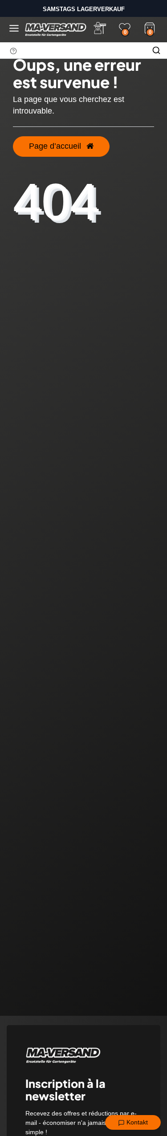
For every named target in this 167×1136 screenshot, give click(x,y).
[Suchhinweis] (13, 50)
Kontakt (136, 1122)
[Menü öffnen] (14, 28)
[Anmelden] (100, 28)
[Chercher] (156, 50)
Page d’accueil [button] (56, 146)
